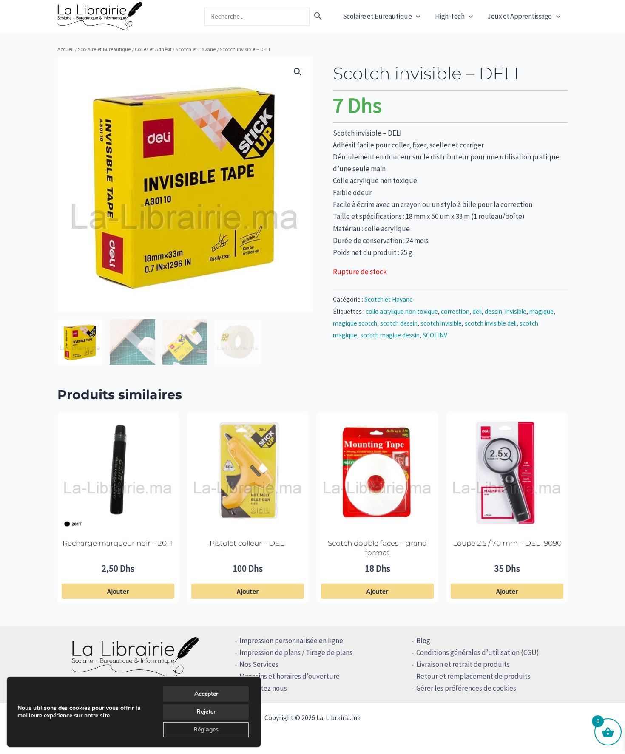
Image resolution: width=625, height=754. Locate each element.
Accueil (65, 48)
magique (541, 311)
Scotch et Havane (196, 48)
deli (477, 311)
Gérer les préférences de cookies (466, 688)
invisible (515, 311)
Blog (423, 640)
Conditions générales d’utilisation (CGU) (477, 652)
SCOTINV (435, 335)
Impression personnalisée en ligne (291, 640)
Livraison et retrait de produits (463, 664)
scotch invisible (441, 323)
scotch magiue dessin (390, 335)
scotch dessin (399, 323)
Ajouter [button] (118, 591)
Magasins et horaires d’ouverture (289, 676)
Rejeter (206, 712)
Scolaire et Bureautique (377, 16)
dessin (493, 311)
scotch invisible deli (491, 323)
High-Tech (450, 16)
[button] (416, 16)
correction (455, 311)
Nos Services (258, 664)
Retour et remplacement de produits (473, 676)
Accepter (206, 694)
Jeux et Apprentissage (519, 16)
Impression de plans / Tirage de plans (295, 652)
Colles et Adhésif (153, 48)
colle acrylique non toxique (402, 311)
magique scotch (355, 323)
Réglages (206, 730)
